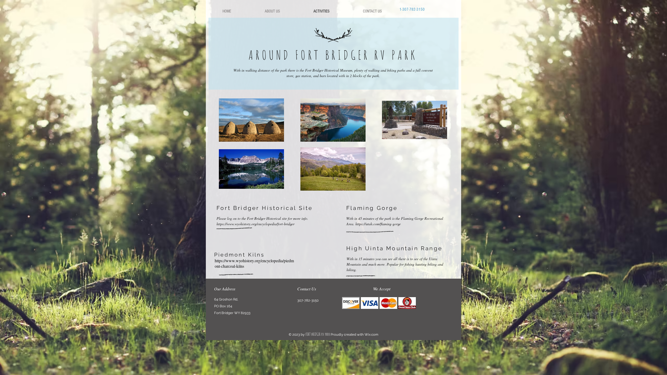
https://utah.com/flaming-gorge (378, 223)
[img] (351, 303)
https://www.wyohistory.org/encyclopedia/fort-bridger (255, 223)
